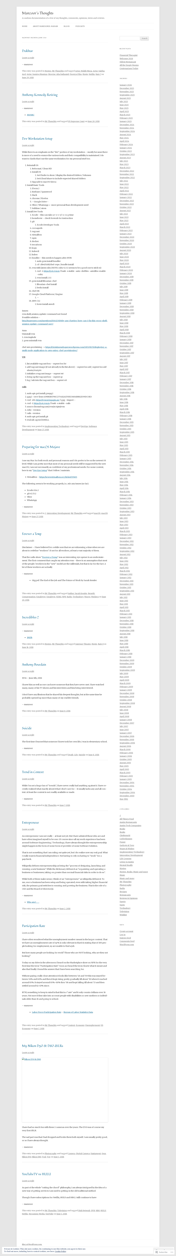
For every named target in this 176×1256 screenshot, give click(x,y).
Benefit (91, 593)
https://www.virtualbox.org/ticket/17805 (58, 477)
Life (76, 755)
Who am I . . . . (33, 902)
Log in (122, 935)
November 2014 (127, 465)
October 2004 (126, 789)
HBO (98, 1210)
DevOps (84, 426)
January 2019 (125, 303)
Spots (122, 905)
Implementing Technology (57, 426)
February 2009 (126, 687)
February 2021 (126, 230)
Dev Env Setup (40, 470)
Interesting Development (58, 513)
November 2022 (127, 174)
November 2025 (127, 92)
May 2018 (124, 326)
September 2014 (127, 472)
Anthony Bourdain (34, 665)
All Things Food (127, 819)
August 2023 (125, 158)
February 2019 (126, 300)
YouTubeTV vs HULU (36, 1174)
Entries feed (125, 938)
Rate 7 (98, 74)
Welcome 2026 (126, 58)
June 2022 (124, 184)
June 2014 (124, 482)
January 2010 (125, 657)
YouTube (49, 1214)
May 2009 (124, 677)
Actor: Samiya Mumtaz (37, 74)
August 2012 (125, 554)
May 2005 (124, 766)
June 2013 (124, 521)
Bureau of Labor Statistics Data (78, 1012)
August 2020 (125, 250)
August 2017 (125, 356)
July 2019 (123, 287)
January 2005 (126, 779)
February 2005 (126, 776)
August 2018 (125, 316)
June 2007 (124, 730)
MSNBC (30, 115)
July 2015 (123, 439)
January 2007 (126, 733)
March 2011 (125, 611)
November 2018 (127, 310)
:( (45, 513)
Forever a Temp (31, 534)
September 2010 (127, 630)
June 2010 (124, 640)
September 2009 (127, 670)
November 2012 (127, 544)
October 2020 (126, 244)
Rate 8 (101, 644)
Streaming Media (37, 1214)
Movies (48, 71)
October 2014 (125, 468)
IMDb (29, 637)
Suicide (27, 728)
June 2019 (124, 290)
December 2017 (126, 343)
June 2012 (124, 561)
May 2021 (124, 220)
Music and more (127, 878)
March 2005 (125, 773)
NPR (64, 597)
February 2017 (126, 376)
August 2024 (125, 134)
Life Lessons (125, 858)
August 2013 (125, 515)
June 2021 (124, 217)
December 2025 (127, 88)
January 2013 (125, 538)
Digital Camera (83, 1153)
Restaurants (125, 895)
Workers (95, 597)
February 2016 (126, 415)
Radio (69, 597)
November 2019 (126, 280)
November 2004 (127, 786)
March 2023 (125, 168)
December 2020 (127, 237)
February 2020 (126, 270)
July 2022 (124, 181)
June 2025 (124, 105)
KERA (58, 597)
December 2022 (127, 171)
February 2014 (126, 495)
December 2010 (127, 620)
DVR (93, 1210)
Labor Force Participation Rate (46, 1012)
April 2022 (124, 191)
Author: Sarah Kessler (77, 593)
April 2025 (124, 111)
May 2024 (124, 138)
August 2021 (125, 211)
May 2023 (124, 164)
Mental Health (126, 865)
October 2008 (126, 700)
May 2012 (124, 564)
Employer (50, 597)
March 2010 (125, 650)
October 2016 (125, 389)
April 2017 (124, 369)
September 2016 (127, 392)
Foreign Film (76, 74)
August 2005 (125, 763)
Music (122, 875)
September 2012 (127, 551)
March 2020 (125, 267)
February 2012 (126, 574)
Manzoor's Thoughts (37, 13)
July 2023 (124, 161)
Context (71, 1025)
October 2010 (125, 627)
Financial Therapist (129, 55)
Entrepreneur (30, 823)
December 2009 (127, 660)
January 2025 (126, 121)
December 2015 (127, 422)
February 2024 (126, 144)
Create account (126, 931)
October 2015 (125, 429)
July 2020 (124, 253)
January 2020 (126, 273)
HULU (103, 1210)
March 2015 (125, 452)
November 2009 (127, 663)
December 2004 (127, 782)
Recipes (123, 892)
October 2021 (125, 207)
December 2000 (127, 796)
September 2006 (127, 743)
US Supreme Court (76, 121)
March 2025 (125, 115)
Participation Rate (33, 926)
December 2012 (127, 541)
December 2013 (127, 501)
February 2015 (126, 455)
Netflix (92, 74)
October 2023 (126, 151)
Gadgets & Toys (127, 845)
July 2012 (124, 558)
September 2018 (127, 313)
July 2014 (124, 478)
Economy (80, 1025)
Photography (51, 1153)
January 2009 (126, 690)
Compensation (28, 597)
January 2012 (125, 577)
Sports (123, 901)
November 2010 (127, 624)
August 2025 (125, 98)
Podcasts (80, 26)
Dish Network (84, 1210)
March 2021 (125, 227)
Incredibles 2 (30, 617)
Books (122, 829)
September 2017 (127, 353)
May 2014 (124, 485)
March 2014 (125, 492)
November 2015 (126, 425)
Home (24, 26)
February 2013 (126, 535)
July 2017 (123, 359)
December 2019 (127, 277)
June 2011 (124, 601)
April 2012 (124, 568)
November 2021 (127, 204)
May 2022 (124, 187)
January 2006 (126, 756)
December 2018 (127, 306)
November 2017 (126, 346)
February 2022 (126, 194)
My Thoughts (58, 71)
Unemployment (92, 1025)
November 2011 (126, 584)
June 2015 (124, 442)
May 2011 (124, 604)
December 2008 (127, 693)
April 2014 (124, 488)
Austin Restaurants (128, 822)
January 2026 (126, 85)
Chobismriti (125, 835)
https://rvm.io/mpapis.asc (48, 400)
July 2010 (124, 637)
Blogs (67, 26)
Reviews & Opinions (129, 898)
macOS (97, 513)
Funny (123, 842)
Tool (44, 1157)
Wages (87, 597)
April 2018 (124, 330)
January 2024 (126, 148)
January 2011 (125, 617)
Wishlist (123, 915)
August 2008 (125, 706)
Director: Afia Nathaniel (58, 74)
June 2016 (124, 402)
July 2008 (124, 710)
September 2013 (127, 511)
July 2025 (124, 101)
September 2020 (127, 247)
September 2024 (127, 131)
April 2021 (124, 224)
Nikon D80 (36, 1157)
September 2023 (127, 154)
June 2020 (124, 257)
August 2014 (125, 475)
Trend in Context (33, 772)
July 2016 (123, 399)
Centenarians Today (129, 68)
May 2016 (124, 406)
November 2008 (127, 696)
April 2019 (124, 296)
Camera (71, 1153)
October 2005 (126, 759)
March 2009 (125, 683)
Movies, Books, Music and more (134, 872)
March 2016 (125, 412)
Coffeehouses (126, 839)
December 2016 (127, 382)
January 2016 (125, 419)
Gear (104, 1153)
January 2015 (125, 458)
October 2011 (125, 587)
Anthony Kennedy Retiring (39, 95)
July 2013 (124, 518)
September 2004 (127, 792)
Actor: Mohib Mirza (83, 71)
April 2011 (124, 607)
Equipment (96, 1153)
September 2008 (127, 703)
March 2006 (125, 749)
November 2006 (127, 739)
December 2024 (127, 125)
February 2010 (126, 654)
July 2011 (123, 597)
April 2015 (124, 449)
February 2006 (126, 753)
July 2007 (124, 726)
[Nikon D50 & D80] (65, 1090)
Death (70, 755)
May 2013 (124, 525)
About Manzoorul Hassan (45, 26)
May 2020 (124, 260)
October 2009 (126, 667)
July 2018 (124, 320)
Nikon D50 (26, 1157)
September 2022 (127, 177)
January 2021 (125, 234)
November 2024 (127, 128)
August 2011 (125, 594)
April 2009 (124, 680)
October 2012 (125, 548)
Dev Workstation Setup (37, 139)
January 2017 (125, 379)
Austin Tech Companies (130, 825)
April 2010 (124, 647)
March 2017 (125, 373)
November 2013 (127, 505)
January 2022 (126, 197)
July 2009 (124, 673)
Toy (48, 1157)
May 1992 (124, 799)
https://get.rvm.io (52, 271)
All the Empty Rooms (129, 65)
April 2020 (124, 263)
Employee (41, 597)
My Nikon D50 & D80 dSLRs (42, 1046)
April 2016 (124, 409)
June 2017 (124, 363)
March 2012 (125, 571)
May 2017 (124, 366)
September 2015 (127, 432)
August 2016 (125, 396)
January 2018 (125, 339)
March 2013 (125, 531)
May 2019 (124, 293)
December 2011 (126, 581)
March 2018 (125, 333)
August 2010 (125, 634)
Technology (78, 597)
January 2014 (125, 498)
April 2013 (124, 528)
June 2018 (124, 323)
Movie (85, 74)
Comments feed (127, 941)
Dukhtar (27, 51)
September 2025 (127, 95)
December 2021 (127, 201)
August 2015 (125, 435)
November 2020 (127, 240)
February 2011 (126, 614)
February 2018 (126, 336)
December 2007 (127, 723)
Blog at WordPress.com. (32, 1244)
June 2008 (124, 713)
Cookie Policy (60, 1251)
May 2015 (124, 445)
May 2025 (124, 108)
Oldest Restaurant (128, 62)
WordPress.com (127, 944)
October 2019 (125, 283)
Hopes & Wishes (127, 849)
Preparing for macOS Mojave (41, 447)
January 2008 (126, 720)
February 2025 (126, 118)
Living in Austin (127, 862)
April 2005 (124, 769)
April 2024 (124, 141)
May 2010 (124, 644)
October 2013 (125, 508)
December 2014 (127, 462)
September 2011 (127, 591)
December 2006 (127, 736)
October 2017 (125, 349)
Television (62, 1210)
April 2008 (124, 716)
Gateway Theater (83, 644)
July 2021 (124, 214)
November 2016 (126, 386)
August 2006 (125, 746)
